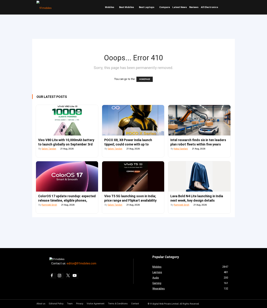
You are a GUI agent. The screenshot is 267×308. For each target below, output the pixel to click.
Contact (135, 303)
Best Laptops (146, 7)
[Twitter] (68, 276)
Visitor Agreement (95, 303)
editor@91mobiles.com (81, 263)
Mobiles (109, 7)
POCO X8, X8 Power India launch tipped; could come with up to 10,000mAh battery (128, 144)
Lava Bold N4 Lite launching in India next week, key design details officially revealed (196, 200)
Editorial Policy (56, 303)
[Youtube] (75, 276)
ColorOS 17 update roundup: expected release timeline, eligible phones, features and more (67, 200)
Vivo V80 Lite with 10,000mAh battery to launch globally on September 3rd (66, 142)
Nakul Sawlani (181, 148)
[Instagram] (61, 276)
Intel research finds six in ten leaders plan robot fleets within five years (198, 142)
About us (41, 303)
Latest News (179, 7)
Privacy (79, 303)
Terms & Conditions (118, 303)
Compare (164, 7)
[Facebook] (53, 276)
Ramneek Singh (49, 205)
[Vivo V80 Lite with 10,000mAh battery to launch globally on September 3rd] (67, 120)
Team (70, 303)
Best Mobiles (126, 7)
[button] (227, 7)
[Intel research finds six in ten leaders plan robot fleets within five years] (199, 120)
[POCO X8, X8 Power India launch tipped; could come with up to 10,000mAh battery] (133, 120)
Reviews (193, 7)
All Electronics (209, 7)
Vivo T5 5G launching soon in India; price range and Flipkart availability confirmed (130, 200)
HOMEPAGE (144, 79)
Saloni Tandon (49, 148)
